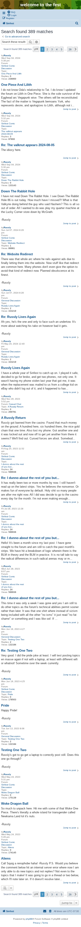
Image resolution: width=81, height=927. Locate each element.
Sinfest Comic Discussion (8, 67)
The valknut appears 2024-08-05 (11, 132)
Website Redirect (16, 243)
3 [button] (52, 49)
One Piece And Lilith (11, 73)
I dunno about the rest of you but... (12, 465)
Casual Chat (15, 404)
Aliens (11, 847)
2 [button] (47, 49)
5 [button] (61, 49)
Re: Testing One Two (16, 650)
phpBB (29, 919)
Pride (10, 694)
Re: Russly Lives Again (18, 317)
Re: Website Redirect (17, 254)
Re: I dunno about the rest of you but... (30, 478)
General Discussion (11, 300)
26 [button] (69, 49)
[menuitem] (11, 11)
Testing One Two (16, 639)
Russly (7, 55)
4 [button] (56, 49)
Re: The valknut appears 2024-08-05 (27, 145)
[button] (36, 49)
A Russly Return (16, 406)
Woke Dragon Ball (10, 792)
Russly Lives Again (10, 306)
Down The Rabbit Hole (12, 180)
